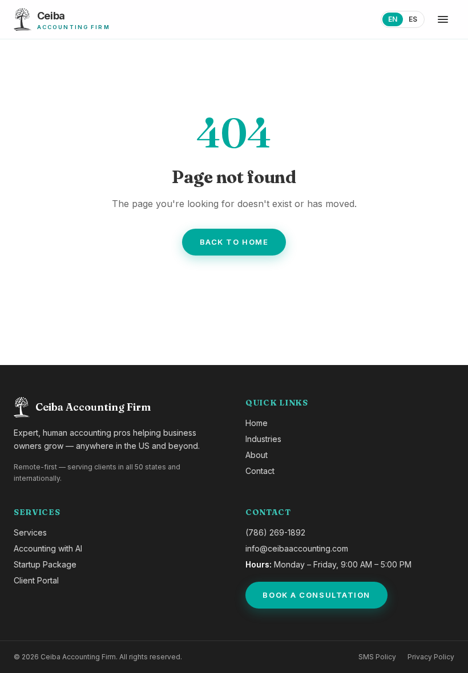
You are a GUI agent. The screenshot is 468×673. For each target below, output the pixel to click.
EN (392, 19)
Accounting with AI (48, 548)
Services (30, 532)
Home (256, 423)
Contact (260, 471)
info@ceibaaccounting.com (296, 548)
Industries (263, 439)
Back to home (234, 241)
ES (413, 19)
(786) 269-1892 (275, 532)
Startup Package (45, 564)
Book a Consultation (316, 594)
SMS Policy (377, 656)
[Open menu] (442, 19)
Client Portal (36, 580)
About (256, 455)
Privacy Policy (431, 656)
